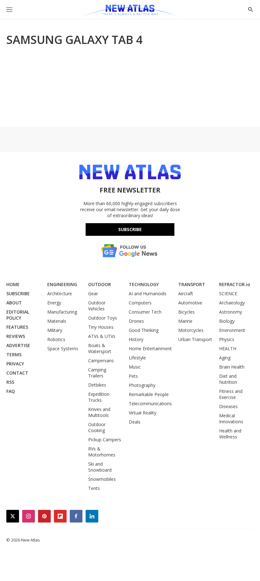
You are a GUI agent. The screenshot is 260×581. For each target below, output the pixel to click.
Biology (227, 321)
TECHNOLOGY (144, 284)
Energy (54, 303)
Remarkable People (149, 394)
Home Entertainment (150, 349)
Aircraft (185, 293)
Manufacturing (62, 312)
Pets (133, 376)
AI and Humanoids (147, 293)
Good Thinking (144, 330)
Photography (142, 385)
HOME (13, 284)
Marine (185, 321)
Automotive (190, 303)
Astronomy (230, 312)
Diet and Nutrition (228, 379)
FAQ (10, 391)
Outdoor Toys (102, 318)
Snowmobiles (102, 479)
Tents (94, 488)
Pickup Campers (104, 440)
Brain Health (231, 367)
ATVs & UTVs (101, 336)
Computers (140, 303)
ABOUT (14, 303)
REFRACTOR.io (234, 284)
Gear (93, 293)
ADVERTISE (18, 345)
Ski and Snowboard (100, 467)
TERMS (14, 355)
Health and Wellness (230, 434)
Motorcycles (191, 330)
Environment (232, 330)
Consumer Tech (145, 312)
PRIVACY (15, 364)
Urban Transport (195, 339)
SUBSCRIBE (18, 293)
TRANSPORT (191, 284)
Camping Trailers (97, 373)
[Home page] (130, 11)
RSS (10, 382)
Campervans (101, 361)
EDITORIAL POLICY (17, 315)
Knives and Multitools (99, 412)
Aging (225, 358)
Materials (56, 321)
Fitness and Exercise (231, 394)
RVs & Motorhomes (101, 452)
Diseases (228, 406)
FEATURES (17, 327)
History (136, 339)
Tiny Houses (101, 327)
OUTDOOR (99, 284)
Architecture (59, 293)
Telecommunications (150, 404)
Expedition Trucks (98, 397)
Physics (226, 339)
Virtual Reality (142, 413)
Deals (134, 422)
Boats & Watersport (99, 348)
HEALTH (227, 349)
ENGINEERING (62, 284)
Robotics (56, 339)
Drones (136, 321)
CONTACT (17, 373)
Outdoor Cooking (97, 427)
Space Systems (62, 349)
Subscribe (130, 229)
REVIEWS (15, 336)
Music (135, 367)
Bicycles (186, 312)
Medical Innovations (231, 419)
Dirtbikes (97, 385)
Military (54, 330)
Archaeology (232, 303)
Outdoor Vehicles (97, 306)
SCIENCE (228, 293)
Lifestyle (137, 358)
